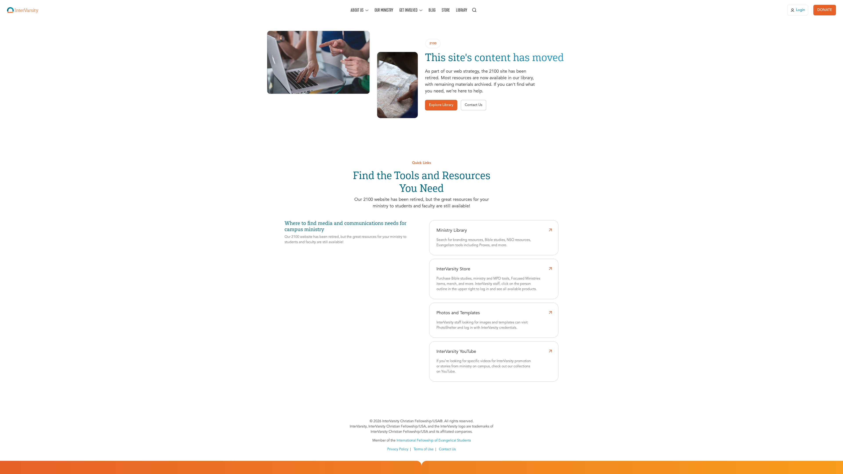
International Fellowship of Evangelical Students (433, 440)
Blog (432, 10)
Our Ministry (384, 10)
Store (446, 10)
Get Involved (408, 10)
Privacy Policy (397, 449)
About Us (357, 10)
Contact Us (447, 449)
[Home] (22, 10)
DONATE (824, 10)
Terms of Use (424, 449)
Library (461, 10)
